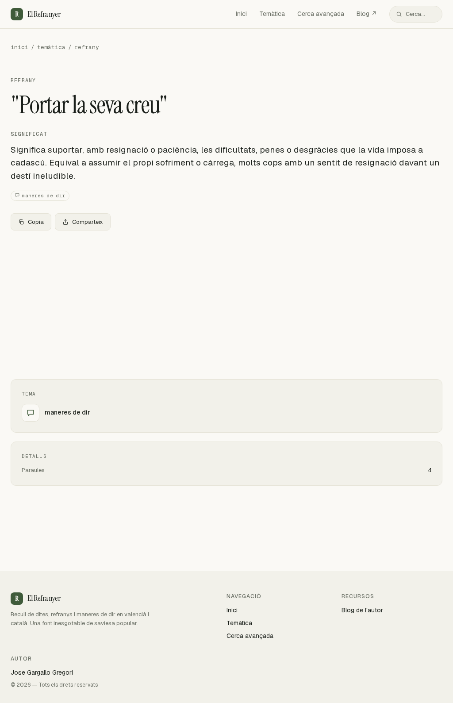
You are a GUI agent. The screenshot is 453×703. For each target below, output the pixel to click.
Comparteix (87, 222)
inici (19, 47)
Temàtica (272, 14)
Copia (36, 222)
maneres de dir (43, 195)
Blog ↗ (367, 14)
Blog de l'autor (362, 610)
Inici (241, 14)
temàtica (51, 47)
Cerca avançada (320, 14)
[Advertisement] (226, 303)
